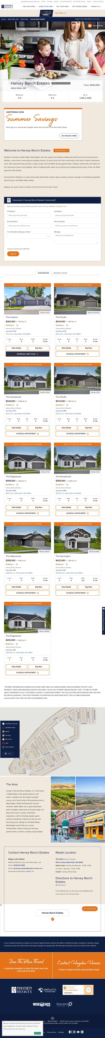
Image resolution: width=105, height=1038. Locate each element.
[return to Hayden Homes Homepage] (22, 992)
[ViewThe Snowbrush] (27, 378)
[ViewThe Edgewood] (27, 458)
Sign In (89, 1)
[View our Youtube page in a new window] (78, 1032)
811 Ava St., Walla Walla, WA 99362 (18, 413)
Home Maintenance (66, 1)
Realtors (56, 1)
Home (4, 19)
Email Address (12, 221)
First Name (11, 211)
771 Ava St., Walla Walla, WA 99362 (18, 334)
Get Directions (61, 885)
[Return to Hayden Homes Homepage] (7, 6)
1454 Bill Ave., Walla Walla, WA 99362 (19, 652)
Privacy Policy (51, 1032)
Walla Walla (24, 19)
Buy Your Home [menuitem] (62, 6)
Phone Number (59, 221)
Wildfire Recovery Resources (31, 1)
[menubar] (63, 6)
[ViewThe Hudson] (27, 298)
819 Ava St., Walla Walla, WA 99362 (68, 334)
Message (57, 232)
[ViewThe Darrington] (77, 537)
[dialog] (22, 1028)
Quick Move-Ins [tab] (43, 273)
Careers (43, 1)
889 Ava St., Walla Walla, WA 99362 (18, 493)
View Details (16, 348)
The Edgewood (13, 477)
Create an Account (98, 1)
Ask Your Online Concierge (103, 620)
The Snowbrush (13, 397)
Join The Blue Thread (79, 1)
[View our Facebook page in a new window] (70, 1032)
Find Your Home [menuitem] (29, 6)
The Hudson (12, 317)
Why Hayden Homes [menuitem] (79, 6)
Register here (61, 206)
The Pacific (61, 317)
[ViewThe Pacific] (77, 298)
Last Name (58, 211)
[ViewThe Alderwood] (27, 537)
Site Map (61, 1032)
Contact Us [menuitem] (95, 6)
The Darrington (63, 556)
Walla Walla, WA (13, 19)
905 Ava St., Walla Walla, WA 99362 (68, 493)
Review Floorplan (69, 859)
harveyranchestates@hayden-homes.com (27, 868)
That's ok (37, 1033)
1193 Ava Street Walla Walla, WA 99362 (69, 862)
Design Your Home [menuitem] (46, 6)
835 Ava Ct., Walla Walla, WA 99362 (68, 413)
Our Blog (49, 1)
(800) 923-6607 (52, 1021)
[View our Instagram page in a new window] (74, 1032)
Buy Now (38, 348)
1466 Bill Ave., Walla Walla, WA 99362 (19, 573)
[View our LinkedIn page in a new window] (82, 1032)
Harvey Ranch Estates (13, 328)
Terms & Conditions (18, 1029)
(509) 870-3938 (19, 865)
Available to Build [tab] (60, 273)
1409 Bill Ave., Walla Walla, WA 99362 (69, 573)
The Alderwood (13, 556)
